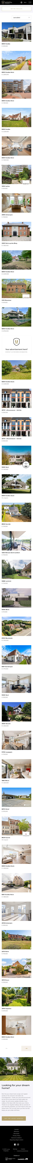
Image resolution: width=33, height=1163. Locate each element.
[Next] (26, 1048)
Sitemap (15, 1149)
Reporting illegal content (16, 1140)
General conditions (16, 1138)
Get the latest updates (13, 1118)
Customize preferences (22, 1151)
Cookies (23, 1149)
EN (25, 2)
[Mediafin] (23, 1159)
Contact (16, 1129)
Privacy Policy (16, 1135)
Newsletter (16, 1133)
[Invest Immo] (10, 1158)
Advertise (16, 1131)
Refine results (16, 8)
